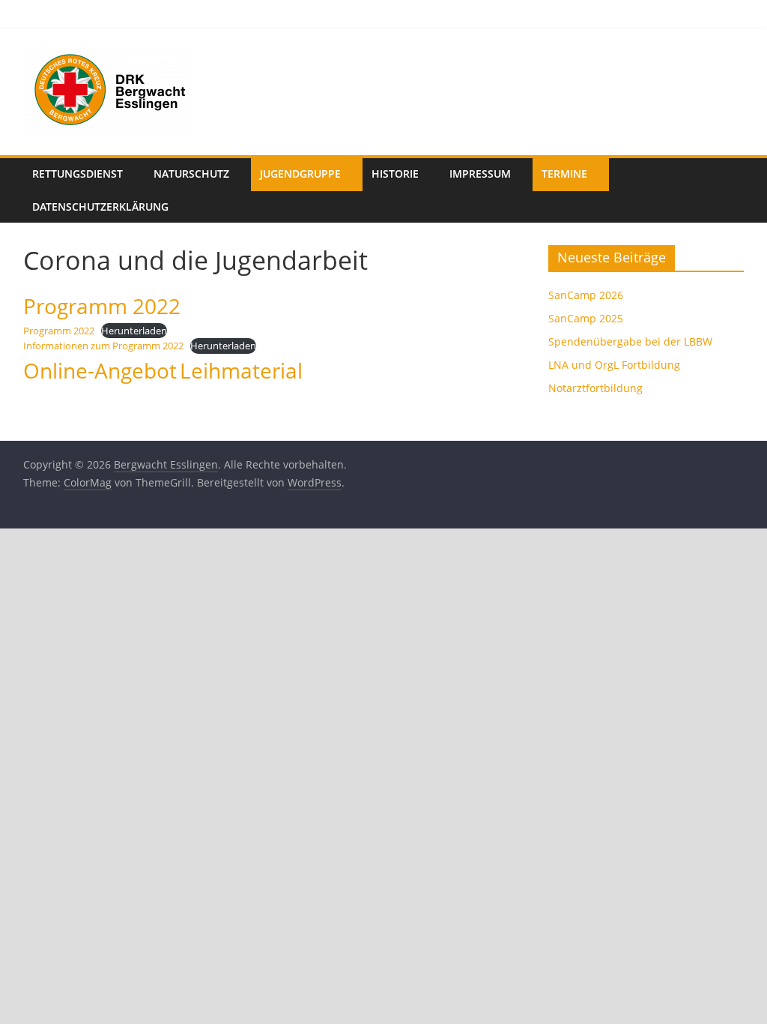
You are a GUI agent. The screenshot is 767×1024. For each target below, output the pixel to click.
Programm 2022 (58, 330)
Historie (395, 173)
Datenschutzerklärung (100, 206)
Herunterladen (134, 330)
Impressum (480, 173)
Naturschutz (191, 173)
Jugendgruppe (300, 173)
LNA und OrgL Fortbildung (614, 365)
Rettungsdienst (77, 173)
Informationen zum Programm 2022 (103, 345)
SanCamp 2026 (585, 295)
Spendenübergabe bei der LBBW (630, 341)
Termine (564, 173)
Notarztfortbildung (595, 388)
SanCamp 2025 (585, 318)
